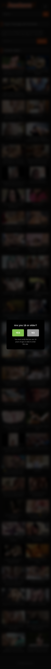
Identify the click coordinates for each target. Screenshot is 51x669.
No (33, 333)
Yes (18, 333)
